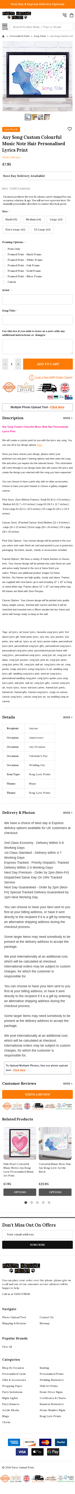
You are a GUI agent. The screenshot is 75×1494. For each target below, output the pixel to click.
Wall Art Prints (49, 1386)
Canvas (12, 281)
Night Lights (10, 1398)
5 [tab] (49, 1202)
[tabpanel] (20, 1162)
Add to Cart (48, 364)
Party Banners (10, 1404)
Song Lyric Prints (50, 1416)
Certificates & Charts (53, 1398)
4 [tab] (43, 1202)
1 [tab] (26, 1202)
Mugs (5, 1416)
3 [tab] (37, 1202)
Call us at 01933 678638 (16, 1294)
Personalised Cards (14, 1374)
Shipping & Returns (14, 1323)
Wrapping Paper (12, 1386)
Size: (6, 211)
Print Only (14, 249)
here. (40, 445)
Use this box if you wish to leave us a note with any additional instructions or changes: (33, 333)
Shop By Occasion (13, 1367)
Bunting (44, 1367)
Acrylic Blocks (10, 1410)
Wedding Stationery (52, 1380)
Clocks (6, 1422)
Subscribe (37, 1244)
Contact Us (47, 1317)
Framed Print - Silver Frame (25, 276)
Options (20, 1192)
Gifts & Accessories (14, 1380)
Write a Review (11, 157)
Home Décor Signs (51, 1392)
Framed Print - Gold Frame (24, 271)
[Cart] (71, 15)
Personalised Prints (52, 1374)
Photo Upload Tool (14, 1317)
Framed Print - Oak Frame (24, 265)
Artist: (7, 290)
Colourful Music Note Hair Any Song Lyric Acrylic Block (55, 1167)
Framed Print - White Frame (25, 260)
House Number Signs (52, 1410)
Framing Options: (14, 242)
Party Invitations (12, 1392)
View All (7, 1346)
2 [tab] (31, 1202)
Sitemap (45, 1323)
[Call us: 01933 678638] (64, 15)
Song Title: (10, 310)
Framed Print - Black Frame (25, 254)
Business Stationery (52, 1404)
